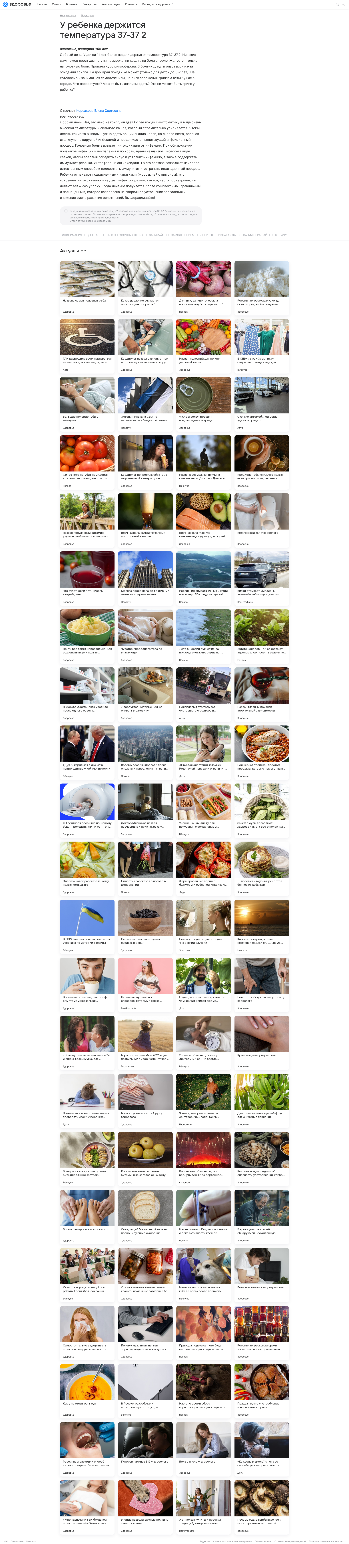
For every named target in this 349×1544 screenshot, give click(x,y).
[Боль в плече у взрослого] (203, 1449)
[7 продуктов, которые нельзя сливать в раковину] (145, 694)
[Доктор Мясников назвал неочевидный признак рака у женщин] (145, 811)
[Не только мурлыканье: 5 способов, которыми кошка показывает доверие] (145, 985)
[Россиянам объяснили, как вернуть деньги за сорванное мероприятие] (203, 1159)
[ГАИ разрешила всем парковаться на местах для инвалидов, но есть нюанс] (87, 346)
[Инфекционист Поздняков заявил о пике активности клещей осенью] (203, 1217)
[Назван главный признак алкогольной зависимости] (261, 694)
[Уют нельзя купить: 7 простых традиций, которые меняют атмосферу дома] (203, 1507)
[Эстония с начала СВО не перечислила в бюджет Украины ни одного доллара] (145, 404)
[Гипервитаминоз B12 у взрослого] (145, 1449)
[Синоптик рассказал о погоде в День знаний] (145, 869)
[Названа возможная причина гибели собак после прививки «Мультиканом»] (203, 1275)
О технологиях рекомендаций (290, 1541)
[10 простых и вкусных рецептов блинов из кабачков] (261, 869)
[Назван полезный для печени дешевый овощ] (203, 346)
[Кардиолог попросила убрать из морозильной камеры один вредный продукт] (145, 462)
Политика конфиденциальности (325, 1541)
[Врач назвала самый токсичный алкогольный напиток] (145, 520)
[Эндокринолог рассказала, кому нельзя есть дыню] (87, 869)
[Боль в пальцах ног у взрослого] (87, 1217)
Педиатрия (87, 15)
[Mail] (5, 4)
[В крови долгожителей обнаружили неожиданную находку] (261, 1217)
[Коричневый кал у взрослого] (261, 520)
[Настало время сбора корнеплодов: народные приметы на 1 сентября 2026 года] (203, 1391)
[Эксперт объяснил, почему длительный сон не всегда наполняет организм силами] (203, 1043)
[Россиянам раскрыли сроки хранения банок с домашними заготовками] (261, 1333)
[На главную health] (19, 4)
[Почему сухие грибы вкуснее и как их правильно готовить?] (261, 1507)
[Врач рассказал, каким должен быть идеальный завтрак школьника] (87, 1159)
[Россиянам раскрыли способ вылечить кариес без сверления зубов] (87, 1449)
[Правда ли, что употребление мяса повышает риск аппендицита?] (261, 1391)
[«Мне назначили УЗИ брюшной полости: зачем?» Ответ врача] (87, 1507)
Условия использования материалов (232, 1541)
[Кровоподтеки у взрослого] (261, 1043)
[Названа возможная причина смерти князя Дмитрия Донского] (203, 462)
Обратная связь (263, 1541)
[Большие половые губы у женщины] (87, 404)
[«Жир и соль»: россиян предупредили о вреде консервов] (203, 404)
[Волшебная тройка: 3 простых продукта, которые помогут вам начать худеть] (261, 752)
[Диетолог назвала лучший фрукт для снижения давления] (261, 1101)
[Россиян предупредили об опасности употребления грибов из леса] (261, 1159)
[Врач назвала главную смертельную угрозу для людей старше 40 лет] (203, 520)
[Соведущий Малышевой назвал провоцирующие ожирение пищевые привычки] (145, 1217)
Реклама (31, 1541)
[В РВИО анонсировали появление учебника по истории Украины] (87, 927)
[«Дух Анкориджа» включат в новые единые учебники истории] (87, 752)
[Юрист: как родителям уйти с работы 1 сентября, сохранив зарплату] (87, 1275)
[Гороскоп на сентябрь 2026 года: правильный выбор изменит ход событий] (145, 1043)
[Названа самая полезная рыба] (87, 288)
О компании (17, 1541)
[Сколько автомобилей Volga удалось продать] (261, 404)
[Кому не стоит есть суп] (87, 1391)
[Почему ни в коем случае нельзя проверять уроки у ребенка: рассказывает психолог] (87, 1101)
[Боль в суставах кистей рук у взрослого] (145, 1101)
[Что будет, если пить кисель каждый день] (87, 578)
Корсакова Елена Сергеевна (98, 110)
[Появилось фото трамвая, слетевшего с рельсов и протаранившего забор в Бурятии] (203, 694)
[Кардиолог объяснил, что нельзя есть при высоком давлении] (261, 462)
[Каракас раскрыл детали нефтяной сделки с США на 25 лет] (261, 927)
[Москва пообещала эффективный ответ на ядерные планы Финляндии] (145, 578)
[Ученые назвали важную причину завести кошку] (145, 1507)
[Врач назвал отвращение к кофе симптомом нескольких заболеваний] (87, 985)
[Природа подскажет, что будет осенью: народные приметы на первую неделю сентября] (203, 1333)
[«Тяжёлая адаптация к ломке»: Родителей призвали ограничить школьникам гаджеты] (203, 752)
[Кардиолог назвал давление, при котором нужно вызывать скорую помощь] (145, 346)
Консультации (68, 15)
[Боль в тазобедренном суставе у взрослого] (261, 985)
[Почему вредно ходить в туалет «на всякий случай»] (203, 927)
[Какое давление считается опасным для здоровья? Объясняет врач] (145, 288)
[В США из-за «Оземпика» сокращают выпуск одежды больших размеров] (261, 346)
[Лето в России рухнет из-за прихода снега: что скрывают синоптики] (203, 636)
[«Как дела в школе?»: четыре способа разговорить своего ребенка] (261, 1449)
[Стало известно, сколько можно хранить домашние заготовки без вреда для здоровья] (145, 1275)
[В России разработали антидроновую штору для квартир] (145, 1391)
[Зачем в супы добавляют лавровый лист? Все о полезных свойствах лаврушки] (261, 811)
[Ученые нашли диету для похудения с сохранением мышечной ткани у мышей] (203, 811)
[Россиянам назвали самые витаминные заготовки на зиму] (145, 1159)
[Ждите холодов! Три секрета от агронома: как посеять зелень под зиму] (261, 636)
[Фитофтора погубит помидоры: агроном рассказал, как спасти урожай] (87, 462)
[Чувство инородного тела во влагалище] (145, 636)
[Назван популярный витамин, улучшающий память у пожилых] (87, 520)
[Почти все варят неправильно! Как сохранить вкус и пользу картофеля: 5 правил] (87, 636)
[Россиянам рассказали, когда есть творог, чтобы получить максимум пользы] (261, 288)
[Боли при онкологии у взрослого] (261, 1275)
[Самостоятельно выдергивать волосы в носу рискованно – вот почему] (87, 1333)
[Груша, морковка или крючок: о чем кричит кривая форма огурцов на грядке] (203, 985)
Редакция (205, 1541)
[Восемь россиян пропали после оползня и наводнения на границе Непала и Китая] (145, 752)
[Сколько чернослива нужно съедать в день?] (145, 927)
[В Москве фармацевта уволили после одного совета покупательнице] (87, 694)
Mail (6, 1541)
